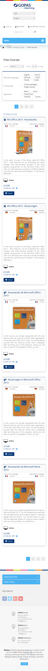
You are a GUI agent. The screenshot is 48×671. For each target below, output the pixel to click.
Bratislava (24, 638)
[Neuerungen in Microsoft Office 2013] (24, 405)
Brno (22, 625)
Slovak (26, 80)
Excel (35, 91)
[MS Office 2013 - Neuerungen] (24, 228)
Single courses (29, 87)
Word (26, 91)
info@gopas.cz (22, 621)
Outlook (27, 97)
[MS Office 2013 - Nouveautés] (24, 142)
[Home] (3, 47)
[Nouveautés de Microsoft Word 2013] (24, 492)
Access (38, 97)
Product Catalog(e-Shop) (15, 47)
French (37, 75)
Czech (37, 77)
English (27, 75)
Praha (23, 613)
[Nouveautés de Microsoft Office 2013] (24, 318)
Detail (10, 193)
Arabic (36, 80)
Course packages (30, 84)
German (27, 77)
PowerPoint (28, 94)
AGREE (24, 664)
